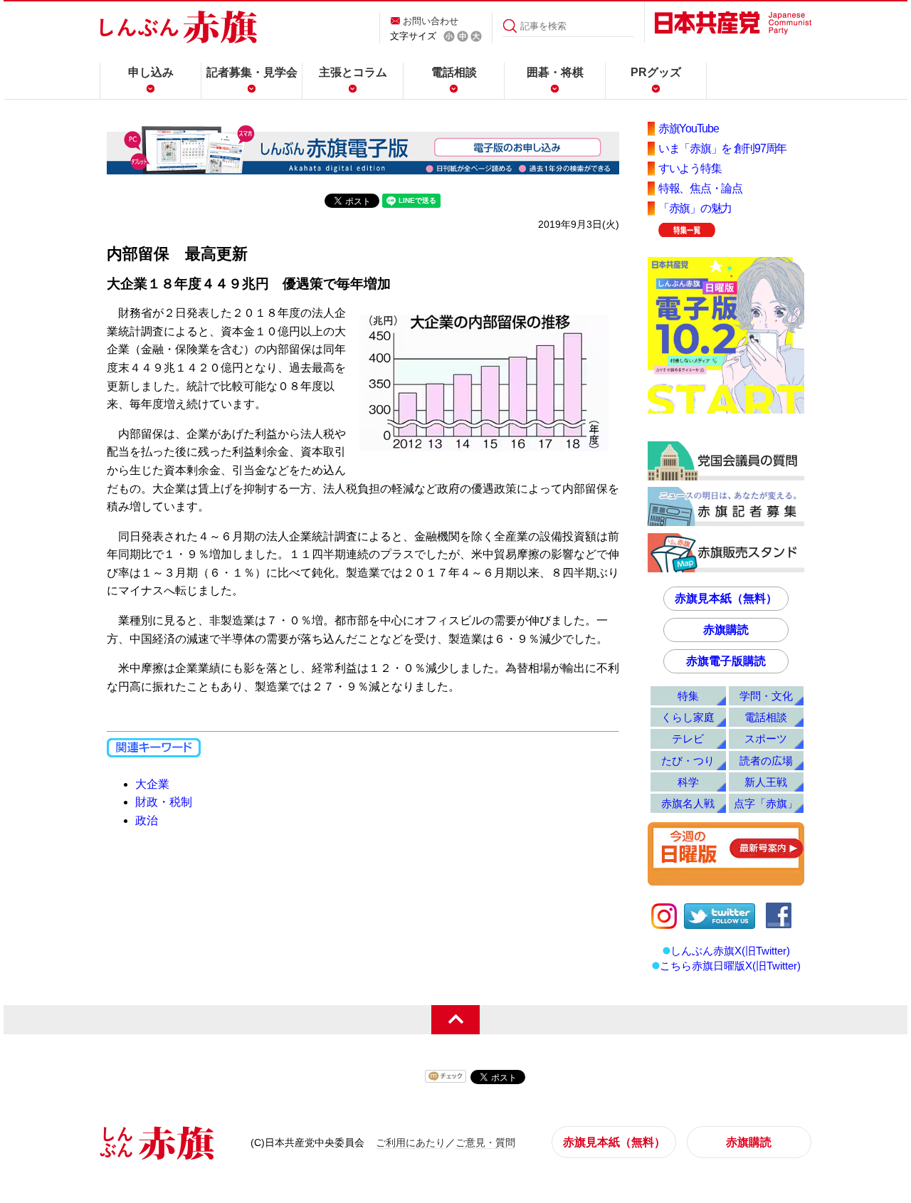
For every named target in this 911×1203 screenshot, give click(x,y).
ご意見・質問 (485, 1142)
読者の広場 (766, 761)
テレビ (688, 738)
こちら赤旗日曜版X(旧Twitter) (730, 966)
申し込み (151, 72)
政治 (146, 820)
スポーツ (765, 738)
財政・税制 (163, 802)
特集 (688, 696)
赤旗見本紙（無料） (726, 598)
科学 (688, 782)
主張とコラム (353, 72)
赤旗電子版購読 (726, 661)
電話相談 (454, 72)
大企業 (152, 784)
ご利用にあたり (411, 1142)
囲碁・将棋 (555, 72)
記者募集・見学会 (251, 72)
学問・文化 (766, 696)
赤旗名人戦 (688, 803)
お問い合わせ (430, 21)
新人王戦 (765, 782)
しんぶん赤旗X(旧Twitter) (730, 951)
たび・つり (688, 761)
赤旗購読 (726, 630)
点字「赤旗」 (766, 803)
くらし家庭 (688, 717)
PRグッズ (656, 72)
